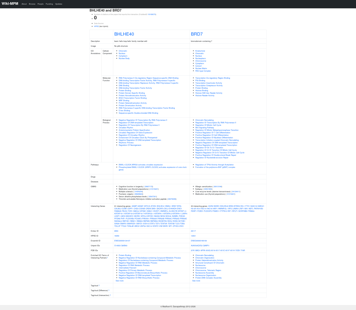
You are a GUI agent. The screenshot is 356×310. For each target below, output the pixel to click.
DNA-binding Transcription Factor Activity (135, 88)
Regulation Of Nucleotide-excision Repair (211, 157)
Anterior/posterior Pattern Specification (134, 130)
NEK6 (162, 216)
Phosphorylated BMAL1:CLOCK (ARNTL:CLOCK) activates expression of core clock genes (153, 168)
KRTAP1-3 (182, 211)
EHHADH (172, 208)
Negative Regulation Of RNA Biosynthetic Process (139, 277)
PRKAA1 (145, 218)
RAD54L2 (118, 221)
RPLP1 (235, 211)
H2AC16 (253, 206)
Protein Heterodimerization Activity (133, 103)
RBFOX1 (126, 221)
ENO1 (179, 208)
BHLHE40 (124, 33)
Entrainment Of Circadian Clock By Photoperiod (138, 137)
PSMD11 (216, 211)
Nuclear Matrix (201, 68)
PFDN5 (117, 218)
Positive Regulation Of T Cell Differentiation (212, 132)
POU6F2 (138, 218)
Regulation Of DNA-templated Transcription (136, 122)
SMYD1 (139, 223)
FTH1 (247, 206)
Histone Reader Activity (204, 95)
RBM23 (140, 221)
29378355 (172, 199)
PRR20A (153, 218)
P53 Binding (200, 80)
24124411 (236, 191)
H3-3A (193, 208)
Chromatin (123, 50)
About (24, 4)
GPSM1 (143, 211)
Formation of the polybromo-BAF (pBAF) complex (215, 167)
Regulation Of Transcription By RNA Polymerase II (139, 125)
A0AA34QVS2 (196, 245)
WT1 (170, 226)
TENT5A (163, 223)
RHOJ (169, 221)
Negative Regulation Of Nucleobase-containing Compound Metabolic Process (150, 257)
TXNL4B (130, 226)
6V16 (213, 250)
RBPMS (146, 221)
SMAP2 (123, 223)
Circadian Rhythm (126, 127)
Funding (49, 4)
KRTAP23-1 (149, 213)
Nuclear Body (124, 58)
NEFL (251, 208)
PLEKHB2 (130, 218)
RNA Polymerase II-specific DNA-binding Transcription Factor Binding (147, 108)
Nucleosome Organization (205, 275)
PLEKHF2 (208, 211)
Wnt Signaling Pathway (204, 127)
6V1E (222, 250)
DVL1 (242, 206)
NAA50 (157, 216)
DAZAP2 (160, 208)
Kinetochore (200, 50)
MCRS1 (137, 216)
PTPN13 (223, 211)
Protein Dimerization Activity (130, 105)
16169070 (152, 14)
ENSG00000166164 (199, 240)
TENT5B (171, 223)
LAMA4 (235, 208)
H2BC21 (261, 206)
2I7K (193, 250)
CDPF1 (130, 208)
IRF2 (230, 208)
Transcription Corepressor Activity (209, 85)
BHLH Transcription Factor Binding (133, 98)
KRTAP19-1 (119, 213)
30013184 (218, 186)
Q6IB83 (124, 245)
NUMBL (175, 216)
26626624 (139, 194)
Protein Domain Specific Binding (132, 93)
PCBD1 (200, 211)
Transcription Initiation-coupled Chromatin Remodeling (217, 140)
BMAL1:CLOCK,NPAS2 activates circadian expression (141, 164)
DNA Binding (124, 85)
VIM (160, 226)
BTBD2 (237, 206)
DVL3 (166, 208)
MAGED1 (130, 216)
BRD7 (197, 33)
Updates (58, 4)
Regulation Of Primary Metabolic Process (135, 270)
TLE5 (177, 223)
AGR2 (210, 206)
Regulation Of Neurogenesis (130, 145)
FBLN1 (124, 211)
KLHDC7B (173, 211)
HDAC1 (150, 211)
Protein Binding (125, 90)
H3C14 (203, 208)
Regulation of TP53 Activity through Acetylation (214, 164)
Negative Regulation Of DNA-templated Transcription (140, 140)
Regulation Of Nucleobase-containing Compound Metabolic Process (146, 260)
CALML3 (117, 208)
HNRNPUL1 (223, 208)
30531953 (208, 189)
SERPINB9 (242, 211)
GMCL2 (136, 211)
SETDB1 (181, 221)
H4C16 (209, 208)
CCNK (124, 208)
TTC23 (123, 226)
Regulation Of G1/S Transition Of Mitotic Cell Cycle (216, 150)
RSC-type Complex (203, 70)
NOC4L (168, 216)
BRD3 (231, 206)
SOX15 (146, 223)
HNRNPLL (164, 211)
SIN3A (117, 223)
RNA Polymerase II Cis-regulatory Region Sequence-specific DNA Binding (148, 78)
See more (119, 280)
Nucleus (122, 53)
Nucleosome (200, 265)
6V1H (232, 250)
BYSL (179, 206)
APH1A (147, 206)
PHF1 (123, 218)
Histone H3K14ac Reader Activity (208, 93)
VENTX (155, 226)
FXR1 (130, 211)
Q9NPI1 (206, 245)
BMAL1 (168, 206)
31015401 (154, 189)
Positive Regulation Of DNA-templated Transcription (216, 145)
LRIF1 (241, 208)
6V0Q (208, 250)
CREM (148, 208)
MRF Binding (124, 100)
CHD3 (136, 208)
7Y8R (242, 250)
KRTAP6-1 (158, 213)
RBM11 (133, 221)
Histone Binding (201, 90)
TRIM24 (251, 211)
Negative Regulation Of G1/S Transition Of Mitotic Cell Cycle (219, 152)
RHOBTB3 (162, 221)
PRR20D (175, 218)
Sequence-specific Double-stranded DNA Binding (138, 113)
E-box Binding (124, 110)
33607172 (148, 186)
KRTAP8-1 (176, 213)
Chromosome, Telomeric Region (208, 270)
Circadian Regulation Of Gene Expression (135, 132)
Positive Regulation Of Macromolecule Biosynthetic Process (143, 272)
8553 (116, 231)
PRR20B (160, 218)
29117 (193, 231)
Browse (32, 4)
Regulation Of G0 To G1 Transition (209, 147)
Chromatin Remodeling (204, 120)
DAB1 (153, 208)
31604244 (138, 191)
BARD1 (217, 206)
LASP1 (117, 216)
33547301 (152, 196)
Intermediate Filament (127, 267)
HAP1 (215, 208)
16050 (116, 235)
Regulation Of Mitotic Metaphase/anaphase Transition (216, 130)
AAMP (134, 206)
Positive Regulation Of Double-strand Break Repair (215, 155)
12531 (193, 235)
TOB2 (182, 223)
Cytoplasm (123, 55)
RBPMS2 (154, 221)
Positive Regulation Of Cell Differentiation (212, 135)
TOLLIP (117, 226)
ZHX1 (181, 226)
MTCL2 (144, 216)
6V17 (218, 250)
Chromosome (200, 60)
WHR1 (165, 226)
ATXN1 (153, 206)
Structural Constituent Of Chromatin (209, 262)
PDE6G (182, 216)
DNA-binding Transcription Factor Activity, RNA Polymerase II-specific (147, 80)
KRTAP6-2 (167, 213)
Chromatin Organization (204, 257)
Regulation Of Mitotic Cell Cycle (208, 125)
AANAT (141, 206)
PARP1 (194, 211)
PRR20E (183, 218)
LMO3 (123, 216)
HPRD (96, 26)
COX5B (142, 208)
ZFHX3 (176, 226)
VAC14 (149, 226)
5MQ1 (197, 250)
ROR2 (175, 221)
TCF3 (157, 223)
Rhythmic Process (126, 142)
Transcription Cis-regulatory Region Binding (212, 78)
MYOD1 (150, 216)
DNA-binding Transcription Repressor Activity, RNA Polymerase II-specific (148, 83)
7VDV (237, 250)
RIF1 (230, 211)
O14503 (117, 245)
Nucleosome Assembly (204, 272)
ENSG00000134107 (122, 240)
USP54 (143, 226)
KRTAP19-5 (129, 213)
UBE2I (136, 226)
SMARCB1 (131, 223)
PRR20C (168, 218)
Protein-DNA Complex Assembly (208, 277)
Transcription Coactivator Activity (208, 83)
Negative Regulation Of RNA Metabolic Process (138, 262)
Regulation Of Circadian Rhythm (132, 135)
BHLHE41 (161, 206)
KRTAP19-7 (139, 213)
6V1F (227, 250)
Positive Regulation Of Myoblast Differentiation (214, 137)
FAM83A (117, 211)
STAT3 (152, 223)
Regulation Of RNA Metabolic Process (134, 265)
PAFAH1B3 (258, 208)
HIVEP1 (156, 211)
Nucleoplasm (200, 58)
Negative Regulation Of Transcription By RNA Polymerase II (143, 120)
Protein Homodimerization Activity (132, 95)
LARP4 (184, 213)
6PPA (203, 250)
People (41, 4)
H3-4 (198, 208)
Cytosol (198, 65)
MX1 (246, 208)
